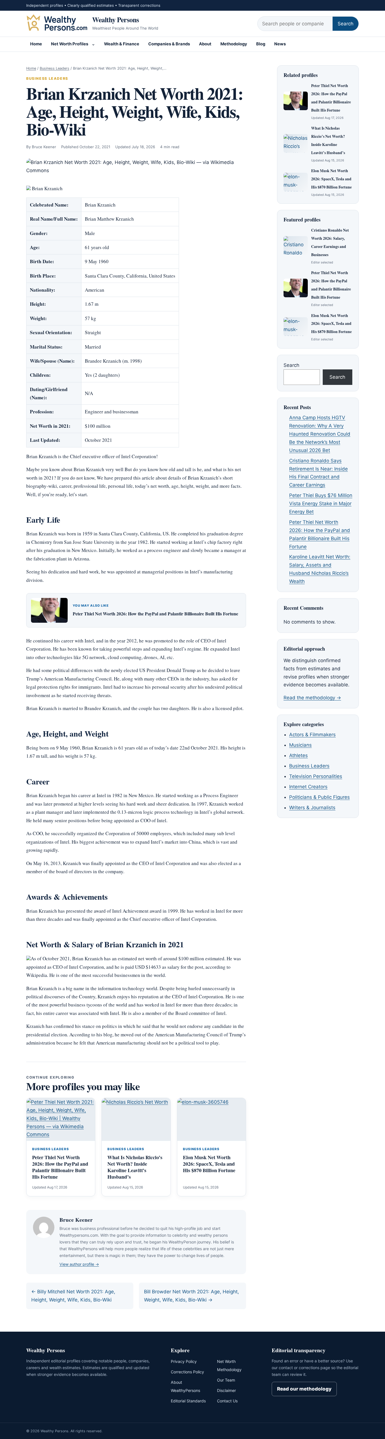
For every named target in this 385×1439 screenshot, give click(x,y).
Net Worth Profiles (69, 43)
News (280, 43)
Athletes (298, 755)
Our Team (226, 1380)
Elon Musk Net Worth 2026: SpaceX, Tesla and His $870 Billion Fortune (209, 1164)
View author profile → (79, 1264)
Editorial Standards (188, 1400)
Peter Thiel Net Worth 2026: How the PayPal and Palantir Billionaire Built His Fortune (155, 613)
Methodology (233, 43)
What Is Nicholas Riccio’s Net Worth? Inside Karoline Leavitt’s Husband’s (134, 1167)
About (205, 43)
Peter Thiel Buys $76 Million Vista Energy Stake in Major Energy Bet (320, 504)
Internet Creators (308, 787)
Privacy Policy (184, 1361)
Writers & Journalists (312, 807)
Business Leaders (54, 68)
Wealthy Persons (115, 19)
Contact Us (227, 1400)
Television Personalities (315, 776)
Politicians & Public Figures (319, 797)
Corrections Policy (187, 1371)
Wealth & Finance (121, 43)
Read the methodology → (312, 697)
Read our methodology (304, 1389)
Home (36, 43)
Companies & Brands (169, 43)
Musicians (300, 745)
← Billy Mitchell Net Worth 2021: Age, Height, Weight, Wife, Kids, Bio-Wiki (73, 1296)
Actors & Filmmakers (312, 734)
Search (345, 23)
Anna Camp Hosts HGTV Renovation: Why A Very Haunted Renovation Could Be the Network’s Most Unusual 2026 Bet (319, 434)
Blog (260, 43)
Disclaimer (226, 1390)
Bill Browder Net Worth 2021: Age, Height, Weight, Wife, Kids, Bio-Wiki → (191, 1296)
